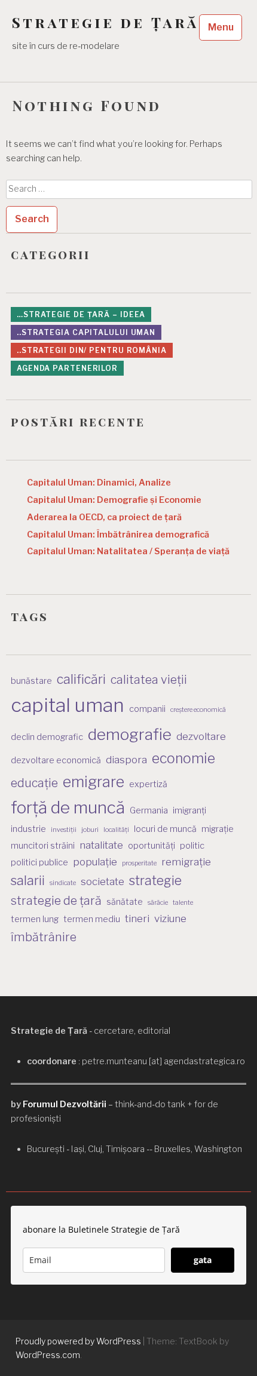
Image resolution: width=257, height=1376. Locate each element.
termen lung (35, 919)
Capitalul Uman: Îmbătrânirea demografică (118, 534)
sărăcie (158, 903)
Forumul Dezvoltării (64, 1104)
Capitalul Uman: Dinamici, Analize (99, 482)
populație (95, 862)
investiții (64, 830)
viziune (170, 918)
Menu (221, 27)
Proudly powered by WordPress (78, 1341)
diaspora (126, 760)
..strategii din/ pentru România (92, 350)
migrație (217, 829)
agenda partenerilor (67, 368)
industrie (28, 829)
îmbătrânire (44, 937)
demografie (130, 734)
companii (147, 709)
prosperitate (139, 863)
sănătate (124, 901)
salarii (28, 880)
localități (116, 830)
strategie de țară (56, 900)
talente (183, 903)
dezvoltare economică (56, 760)
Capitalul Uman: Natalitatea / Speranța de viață (128, 551)
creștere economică (198, 710)
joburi (90, 830)
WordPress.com (48, 1355)
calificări (81, 679)
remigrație (186, 862)
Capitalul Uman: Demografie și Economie (114, 499)
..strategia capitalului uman (86, 332)
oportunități (151, 845)
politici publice (39, 862)
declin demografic (47, 737)
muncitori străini (43, 845)
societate (102, 881)
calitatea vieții (149, 679)
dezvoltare (201, 736)
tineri (137, 918)
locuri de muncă (165, 829)
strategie (155, 880)
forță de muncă (68, 807)
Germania (149, 810)
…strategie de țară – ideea (81, 314)
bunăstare (31, 680)
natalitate (101, 845)
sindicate (63, 883)
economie (183, 758)
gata (203, 1260)
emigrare (93, 782)
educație (34, 783)
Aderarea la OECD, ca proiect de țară (104, 517)
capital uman (67, 705)
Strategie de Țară (105, 22)
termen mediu (91, 919)
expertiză (148, 784)
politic (192, 845)
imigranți (189, 810)
